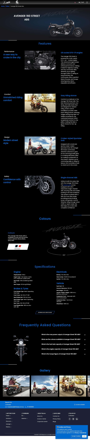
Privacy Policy (56, 419)
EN (79, 2)
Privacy (77, 432)
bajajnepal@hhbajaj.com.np (16, 407)
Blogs (54, 421)
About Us (39, 416)
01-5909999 (30, 407)
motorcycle (67, 185)
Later (84, 436)
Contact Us (56, 416)
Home (2, 6)
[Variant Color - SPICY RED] (19, 246)
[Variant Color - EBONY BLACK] (16, 246)
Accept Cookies (76, 436)
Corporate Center (42, 421)
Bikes (7, 6)
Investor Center (41, 419)
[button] (86, 386)
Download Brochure (45, 312)
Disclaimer (83, 432)
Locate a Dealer (80, 404)
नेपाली (82, 2)
